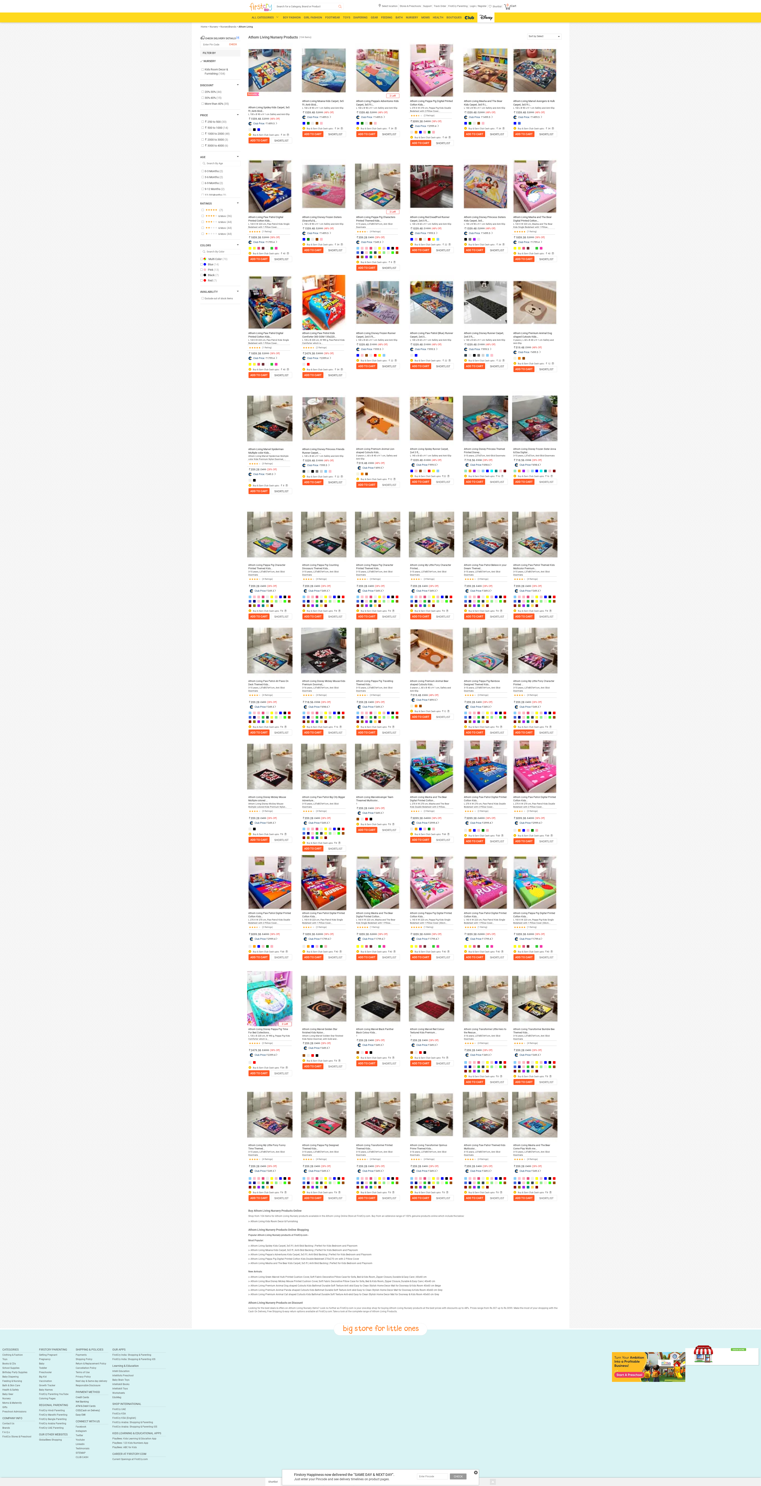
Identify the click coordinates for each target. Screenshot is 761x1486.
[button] (388, 7)
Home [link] (204, 26)
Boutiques (454, 17)
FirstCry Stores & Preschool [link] (16, 1436)
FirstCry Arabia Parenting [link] (52, 1423)
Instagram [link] (81, 1431)
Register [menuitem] (482, 6)
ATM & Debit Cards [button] (86, 1406)
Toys (346, 17)
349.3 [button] (378, 242)
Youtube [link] (80, 1439)
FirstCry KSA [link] (119, 1413)
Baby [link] (41, 1363)
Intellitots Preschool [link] (123, 1375)
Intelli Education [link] (121, 1371)
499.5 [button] (535, 352)
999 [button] (372, 463)
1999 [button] (428, 460)
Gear (374, 17)
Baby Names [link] (46, 1389)
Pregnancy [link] (45, 1359)
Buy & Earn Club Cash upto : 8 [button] (376, 262)
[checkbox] (218, 72)
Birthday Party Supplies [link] (14, 1372)
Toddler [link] (43, 1368)
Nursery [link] (214, 26)
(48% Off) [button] (275, 118)
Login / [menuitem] (473, 6)
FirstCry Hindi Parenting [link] (52, 1410)
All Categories (263, 17)
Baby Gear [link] (7, 1394)
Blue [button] (213, 264)
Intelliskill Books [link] (120, 1384)
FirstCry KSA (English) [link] (124, 1418)
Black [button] (213, 275)
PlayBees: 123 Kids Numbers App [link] (130, 1443)
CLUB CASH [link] (82, 1457)
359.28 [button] (363, 237)
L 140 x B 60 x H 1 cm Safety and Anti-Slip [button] (430, 224)
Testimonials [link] (82, 1448)
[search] (308, 6)
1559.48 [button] (256, 118)
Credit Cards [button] (82, 1397)
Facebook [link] (81, 1426)
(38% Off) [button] (437, 121)
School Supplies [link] (10, 1368)
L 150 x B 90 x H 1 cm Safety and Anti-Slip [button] (269, 114)
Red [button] (212, 280)
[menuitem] (261, 7)
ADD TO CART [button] (259, 140)
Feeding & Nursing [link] (12, 1381)
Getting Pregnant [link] (48, 1355)
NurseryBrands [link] (228, 26)
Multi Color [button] (218, 259)
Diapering (360, 17)
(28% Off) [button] (380, 237)
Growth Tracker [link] (47, 1385)
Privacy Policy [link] (83, 1376)
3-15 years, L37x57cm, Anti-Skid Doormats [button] (484, 455)
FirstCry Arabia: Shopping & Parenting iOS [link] (134, 1426)
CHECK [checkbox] (233, 44)
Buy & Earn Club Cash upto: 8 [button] (267, 611)
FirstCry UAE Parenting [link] (51, 1427)
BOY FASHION (292, 17)
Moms (425, 17)
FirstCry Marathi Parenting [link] (53, 1414)
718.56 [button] (470, 460)
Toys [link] (4, 1359)
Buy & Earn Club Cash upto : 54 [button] (322, 369)
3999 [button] (266, 1050)
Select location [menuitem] (390, 6)
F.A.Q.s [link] (6, 1432)
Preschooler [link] (45, 1372)
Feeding (386, 17)
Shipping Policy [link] (84, 1359)
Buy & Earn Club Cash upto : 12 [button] (533, 363)
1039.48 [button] (417, 228)
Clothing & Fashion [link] (12, 1355)
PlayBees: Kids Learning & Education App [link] (134, 1438)
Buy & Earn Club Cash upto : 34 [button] (268, 135)
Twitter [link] (79, 1435)
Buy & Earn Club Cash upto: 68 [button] (430, 834)
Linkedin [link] (80, 1444)
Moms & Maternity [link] (12, 1403)
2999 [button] (320, 934)
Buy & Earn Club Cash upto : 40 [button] (268, 253)
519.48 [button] (520, 347)
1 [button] (356, 804)
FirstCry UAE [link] (119, 1409)
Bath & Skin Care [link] (11, 1385)
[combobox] (544, 36)
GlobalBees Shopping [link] (50, 1439)
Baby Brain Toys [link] (120, 1379)
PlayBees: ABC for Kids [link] (124, 1447)
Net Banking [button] (82, 1402)
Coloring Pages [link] (47, 1398)
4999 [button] (428, 818)
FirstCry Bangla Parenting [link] (53, 1419)
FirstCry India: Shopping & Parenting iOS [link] (133, 1359)
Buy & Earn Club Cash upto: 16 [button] (484, 476)
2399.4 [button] (325, 358)
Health (438, 17)
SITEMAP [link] (81, 1452)
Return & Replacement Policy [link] (91, 1363)
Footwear (332, 17)
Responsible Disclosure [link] (88, 1385)
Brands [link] (6, 1427)
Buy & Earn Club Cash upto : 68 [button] (430, 137)
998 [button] (480, 460)
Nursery (412, 17)
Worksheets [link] (118, 1393)
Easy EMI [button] (80, 1415)
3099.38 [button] (417, 121)
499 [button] (264, 586)
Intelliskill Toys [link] (120, 1388)
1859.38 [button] (256, 237)
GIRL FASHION (313, 17)
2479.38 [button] (310, 353)
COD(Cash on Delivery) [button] (88, 1410)
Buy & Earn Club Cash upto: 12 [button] (376, 479)
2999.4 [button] (432, 126)
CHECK (458, 1476)
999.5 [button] (432, 233)
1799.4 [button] (271, 242)
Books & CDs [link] (9, 1363)
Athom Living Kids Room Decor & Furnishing (274, 1221)
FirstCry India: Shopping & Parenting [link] (131, 1355)
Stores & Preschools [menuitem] (410, 6)
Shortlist (281, 140)
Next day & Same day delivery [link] (91, 1381)
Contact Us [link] (8, 1423)
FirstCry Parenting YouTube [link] (53, 1394)
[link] (648, 1366)
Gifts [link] (4, 1407)
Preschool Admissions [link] (14, 1411)
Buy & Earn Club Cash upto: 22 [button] (430, 476)
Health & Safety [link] (10, 1389)
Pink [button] (213, 269)
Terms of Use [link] (83, 1372)
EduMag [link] (116, 1397)
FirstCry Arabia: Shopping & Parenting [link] (132, 1422)
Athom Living (246, 26)
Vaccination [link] (45, 1381)
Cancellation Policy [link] (86, 1368)
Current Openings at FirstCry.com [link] (130, 1459)
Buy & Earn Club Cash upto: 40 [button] (322, 951)
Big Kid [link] (43, 1376)
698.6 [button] (487, 465)
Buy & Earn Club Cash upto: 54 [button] (268, 1068)
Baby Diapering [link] (10, 1376)
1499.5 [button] (271, 123)
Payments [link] (81, 1355)
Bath (399, 17)
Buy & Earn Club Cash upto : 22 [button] (430, 244)
